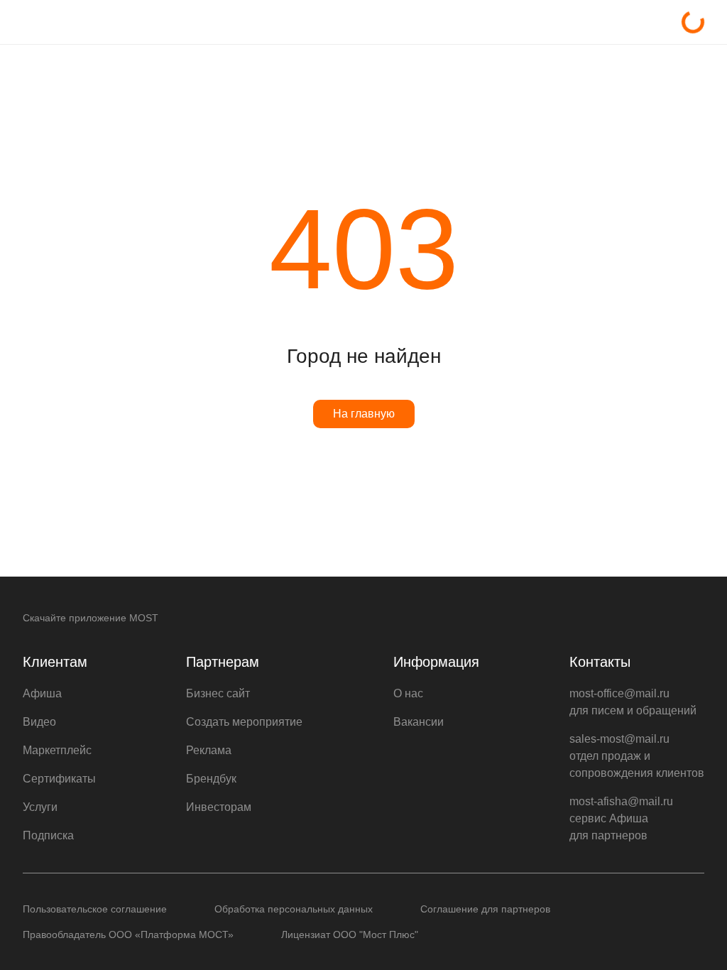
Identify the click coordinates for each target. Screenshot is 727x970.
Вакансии (418, 722)
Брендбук (211, 779)
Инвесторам (218, 807)
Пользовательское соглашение (95, 909)
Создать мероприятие (244, 722)
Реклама (208, 750)
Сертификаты (59, 779)
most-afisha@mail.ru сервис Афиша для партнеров (621, 818)
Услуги (40, 807)
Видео (39, 722)
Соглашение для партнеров (485, 909)
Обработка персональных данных (293, 909)
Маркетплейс (57, 750)
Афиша (42, 693)
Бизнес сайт (218, 693)
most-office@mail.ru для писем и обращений (632, 701)
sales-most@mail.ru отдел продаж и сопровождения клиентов (636, 756)
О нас (408, 693)
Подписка (48, 835)
